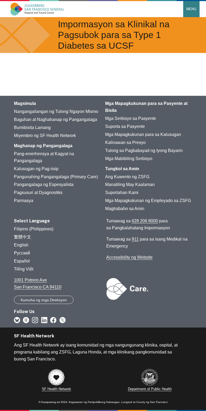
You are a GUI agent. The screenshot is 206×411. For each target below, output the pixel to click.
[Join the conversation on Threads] (26, 319)
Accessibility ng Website (129, 257)
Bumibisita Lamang (32, 127)
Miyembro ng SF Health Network (45, 135)
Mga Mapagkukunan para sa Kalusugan (143, 134)
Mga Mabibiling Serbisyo (128, 158)
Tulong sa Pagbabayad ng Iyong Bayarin (144, 150)
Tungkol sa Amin (122, 168)
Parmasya (23, 200)
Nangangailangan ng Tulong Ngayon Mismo (56, 111)
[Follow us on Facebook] (53, 319)
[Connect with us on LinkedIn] (44, 319)
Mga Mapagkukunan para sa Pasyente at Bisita (146, 107)
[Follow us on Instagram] (35, 319)
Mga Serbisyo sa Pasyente (130, 118)
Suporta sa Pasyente (125, 126)
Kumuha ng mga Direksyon (44, 300)
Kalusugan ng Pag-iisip (36, 168)
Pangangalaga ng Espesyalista (43, 184)
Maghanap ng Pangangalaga (43, 145)
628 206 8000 (145, 221)
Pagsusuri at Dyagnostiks (38, 192)
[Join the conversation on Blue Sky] (17, 319)
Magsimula (25, 103)
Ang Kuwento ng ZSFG (127, 176)
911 (135, 239)
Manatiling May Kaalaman (130, 184)
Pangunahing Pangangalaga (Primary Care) (56, 176)
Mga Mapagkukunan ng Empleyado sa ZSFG (148, 200)
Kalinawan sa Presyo (125, 142)
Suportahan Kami (121, 192)
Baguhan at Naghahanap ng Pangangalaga (55, 119)
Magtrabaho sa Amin (124, 208)
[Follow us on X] (62, 319)
